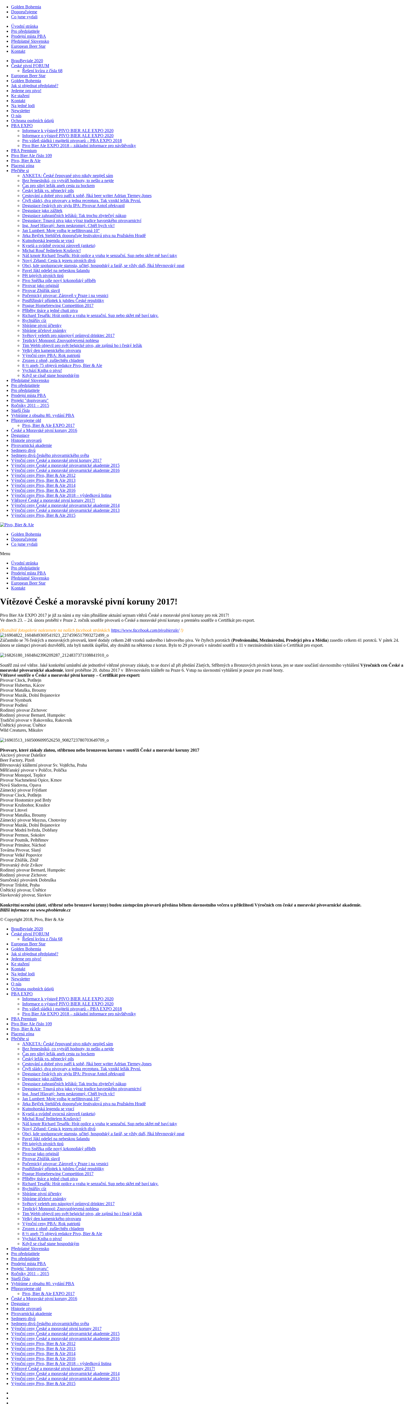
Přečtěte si (20, 170)
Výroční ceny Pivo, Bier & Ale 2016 (43, 490)
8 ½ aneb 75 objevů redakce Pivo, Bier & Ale (62, 365)
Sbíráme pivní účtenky (42, 325)
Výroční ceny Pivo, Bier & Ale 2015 (43, 515)
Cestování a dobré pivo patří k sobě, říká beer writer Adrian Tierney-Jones (87, 195)
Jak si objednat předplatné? (34, 85)
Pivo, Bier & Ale (26, 160)
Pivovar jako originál (40, 285)
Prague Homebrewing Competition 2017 (58, 305)
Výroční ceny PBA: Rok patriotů (51, 355)
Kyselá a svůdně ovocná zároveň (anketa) (58, 245)
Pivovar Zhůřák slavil (41, 290)
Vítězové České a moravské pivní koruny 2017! (53, 500)
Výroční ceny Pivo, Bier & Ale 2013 (43, 480)
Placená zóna (22, 165)
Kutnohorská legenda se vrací (48, 240)
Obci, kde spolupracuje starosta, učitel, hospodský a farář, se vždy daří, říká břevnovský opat (103, 265)
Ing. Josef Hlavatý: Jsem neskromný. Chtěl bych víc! (68, 225)
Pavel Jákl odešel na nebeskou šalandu (56, 270)
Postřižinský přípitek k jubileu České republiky (63, 300)
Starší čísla (20, 410)
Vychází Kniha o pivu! (42, 370)
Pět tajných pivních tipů (43, 275)
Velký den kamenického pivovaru (51, 350)
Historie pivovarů (26, 440)
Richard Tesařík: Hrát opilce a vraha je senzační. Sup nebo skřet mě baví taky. (90, 315)
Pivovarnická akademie (31, 445)
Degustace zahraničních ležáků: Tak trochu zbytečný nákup (74, 215)
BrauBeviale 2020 (27, 60)
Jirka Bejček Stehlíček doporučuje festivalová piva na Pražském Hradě (84, 235)
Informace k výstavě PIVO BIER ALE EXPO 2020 (68, 130)
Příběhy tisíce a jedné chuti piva (50, 310)
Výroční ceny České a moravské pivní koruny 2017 (56, 460)
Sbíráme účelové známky (44, 330)
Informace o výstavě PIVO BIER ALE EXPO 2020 (68, 135)
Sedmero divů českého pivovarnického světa (50, 455)
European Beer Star (28, 46)
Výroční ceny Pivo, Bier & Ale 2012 (43, 475)
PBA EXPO (22, 125)
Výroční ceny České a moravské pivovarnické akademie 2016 (65, 470)
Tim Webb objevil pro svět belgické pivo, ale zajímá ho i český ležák (82, 345)
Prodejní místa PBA (28, 36)
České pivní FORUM (30, 65)
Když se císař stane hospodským (50, 375)
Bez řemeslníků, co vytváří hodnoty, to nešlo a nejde (68, 180)
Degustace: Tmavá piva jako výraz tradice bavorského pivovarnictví (81, 220)
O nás (16, 115)
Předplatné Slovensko (30, 41)
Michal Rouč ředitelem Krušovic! (51, 250)
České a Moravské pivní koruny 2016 (44, 430)
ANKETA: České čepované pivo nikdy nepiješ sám (67, 175)
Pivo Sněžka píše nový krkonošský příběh (59, 280)
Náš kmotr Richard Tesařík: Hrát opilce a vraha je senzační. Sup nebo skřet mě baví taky (99, 255)
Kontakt (18, 51)
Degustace (20, 435)
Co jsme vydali (24, 16)
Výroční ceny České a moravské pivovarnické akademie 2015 (65, 465)
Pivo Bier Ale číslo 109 (31, 155)
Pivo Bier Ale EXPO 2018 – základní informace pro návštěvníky (79, 145)
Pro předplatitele (25, 31)
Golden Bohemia (26, 6)
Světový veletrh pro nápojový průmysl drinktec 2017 (68, 335)
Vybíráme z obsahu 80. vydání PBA (42, 415)
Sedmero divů (23, 450)
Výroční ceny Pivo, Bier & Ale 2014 (43, 485)
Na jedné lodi (23, 105)
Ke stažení (20, 95)
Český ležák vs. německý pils (48, 190)
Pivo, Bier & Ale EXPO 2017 (48, 425)
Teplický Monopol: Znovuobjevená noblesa (60, 340)
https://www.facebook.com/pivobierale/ (145, 630)
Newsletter (20, 110)
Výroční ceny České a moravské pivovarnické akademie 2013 (65, 510)
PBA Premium (24, 150)
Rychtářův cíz (34, 320)
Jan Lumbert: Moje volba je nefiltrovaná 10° (61, 230)
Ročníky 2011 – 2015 (30, 405)
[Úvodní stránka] (17, 524)
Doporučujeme (24, 11)
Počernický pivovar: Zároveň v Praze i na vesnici (65, 295)
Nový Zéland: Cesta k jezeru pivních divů (58, 260)
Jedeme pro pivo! (26, 90)
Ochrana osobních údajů (32, 120)
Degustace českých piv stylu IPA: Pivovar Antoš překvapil (73, 205)
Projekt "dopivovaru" (30, 400)
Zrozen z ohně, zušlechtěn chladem (53, 360)
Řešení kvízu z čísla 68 (42, 70)
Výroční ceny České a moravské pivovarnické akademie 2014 (65, 505)
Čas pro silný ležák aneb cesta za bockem (58, 185)
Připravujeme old (26, 420)
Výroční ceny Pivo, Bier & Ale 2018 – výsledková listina (61, 495)
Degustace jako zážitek (42, 210)
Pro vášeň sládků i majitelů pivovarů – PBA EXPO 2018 (72, 140)
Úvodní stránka (24, 26)
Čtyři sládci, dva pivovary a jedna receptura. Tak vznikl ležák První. (81, 200)
